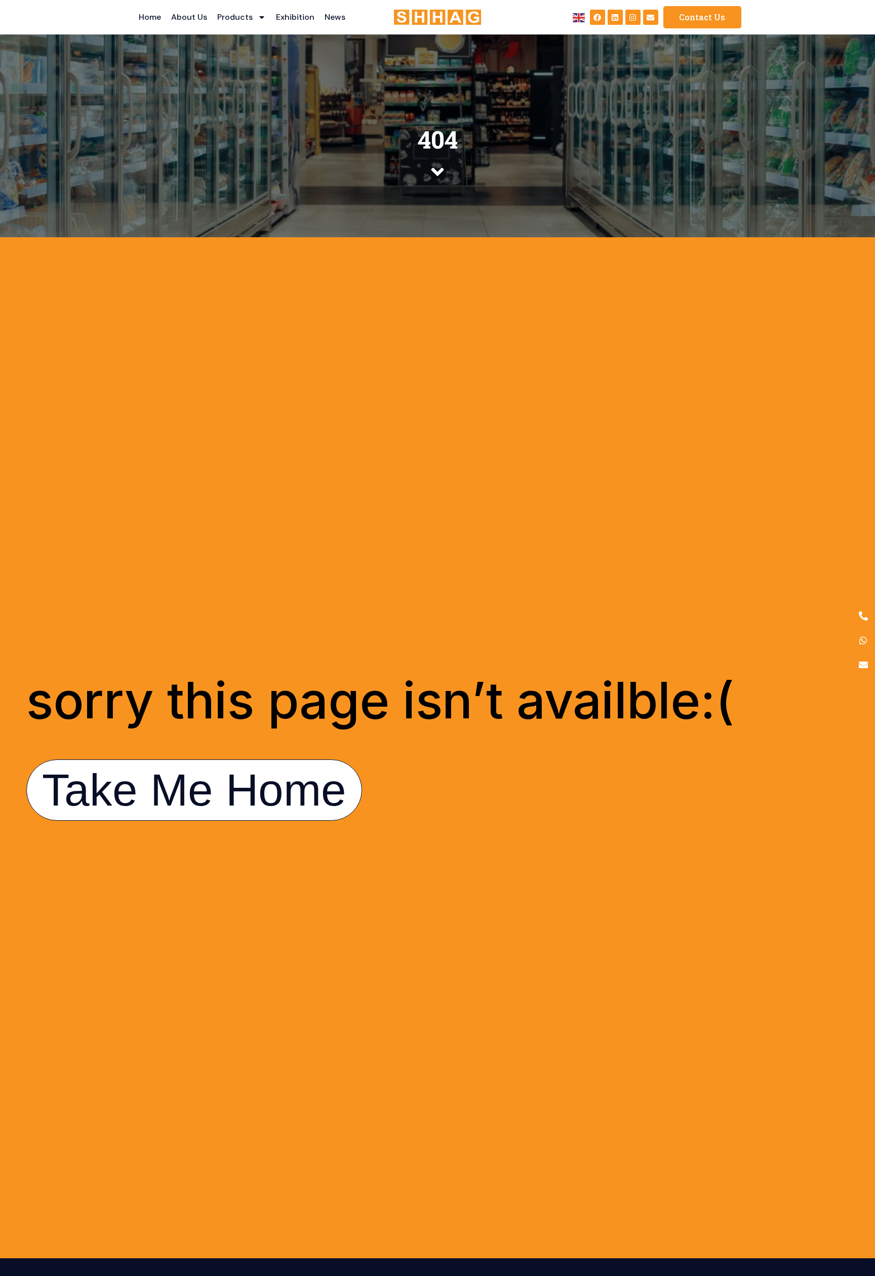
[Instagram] (633, 17)
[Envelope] (650, 17)
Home (150, 17)
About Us (189, 17)
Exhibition (295, 17)
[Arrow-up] (849, 1215)
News (335, 17)
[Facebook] (597, 17)
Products (235, 17)
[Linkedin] (615, 17)
